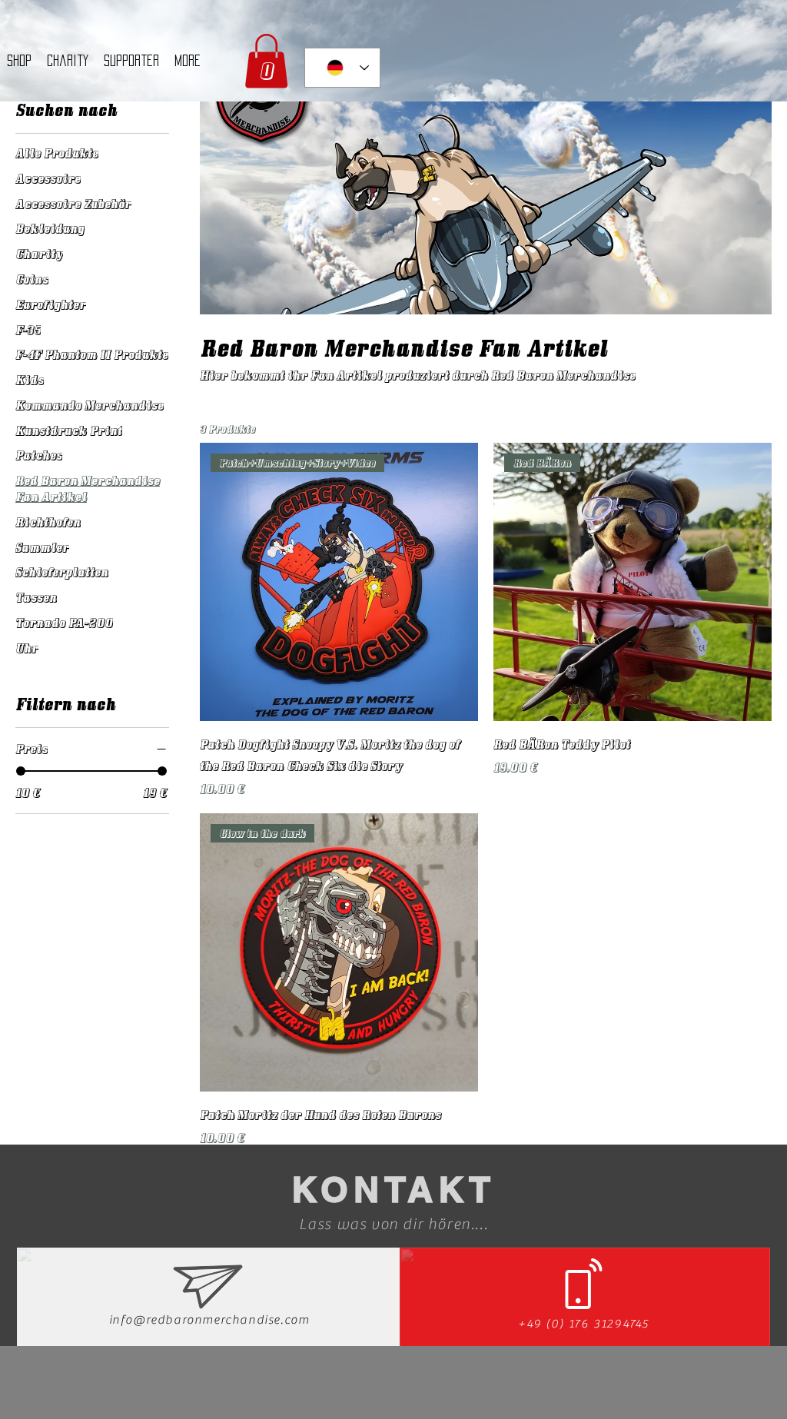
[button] (266, 61)
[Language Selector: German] (342, 68)
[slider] (21, 771)
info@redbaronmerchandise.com (209, 1320)
